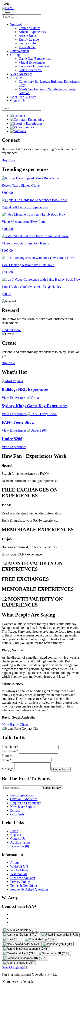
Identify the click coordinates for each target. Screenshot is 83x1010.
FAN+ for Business (23, 97)
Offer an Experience (23, 799)
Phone (7, 755)
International (27, 47)
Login (14, 831)
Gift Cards (17, 814)
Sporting (16, 24)
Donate (15, 810)
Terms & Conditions (23, 885)
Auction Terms (20, 842)
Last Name (10, 751)
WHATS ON (19, 866)
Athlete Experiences (32, 32)
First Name (10, 747)
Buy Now (8, 160)
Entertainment (19, 51)
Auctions (16, 78)
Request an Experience (25, 803)
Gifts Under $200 (30, 70)
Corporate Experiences (34, 66)
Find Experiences (22, 795)
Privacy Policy (20, 882)
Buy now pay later (22, 878)
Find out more (11, 330)
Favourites (19, 846)
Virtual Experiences (32, 62)
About (14, 862)
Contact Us (17, 100)
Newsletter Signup (22, 806)
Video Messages (21, 74)
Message (7, 769)
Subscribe (52, 787)
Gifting (15, 55)
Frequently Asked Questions (29, 889)
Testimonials (18, 874)
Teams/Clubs (27, 43)
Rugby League (29, 39)
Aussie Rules (27, 35)
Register (15, 835)
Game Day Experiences (35, 58)
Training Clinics (29, 28)
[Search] (43, 17)
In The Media (19, 870)
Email (6, 760)
